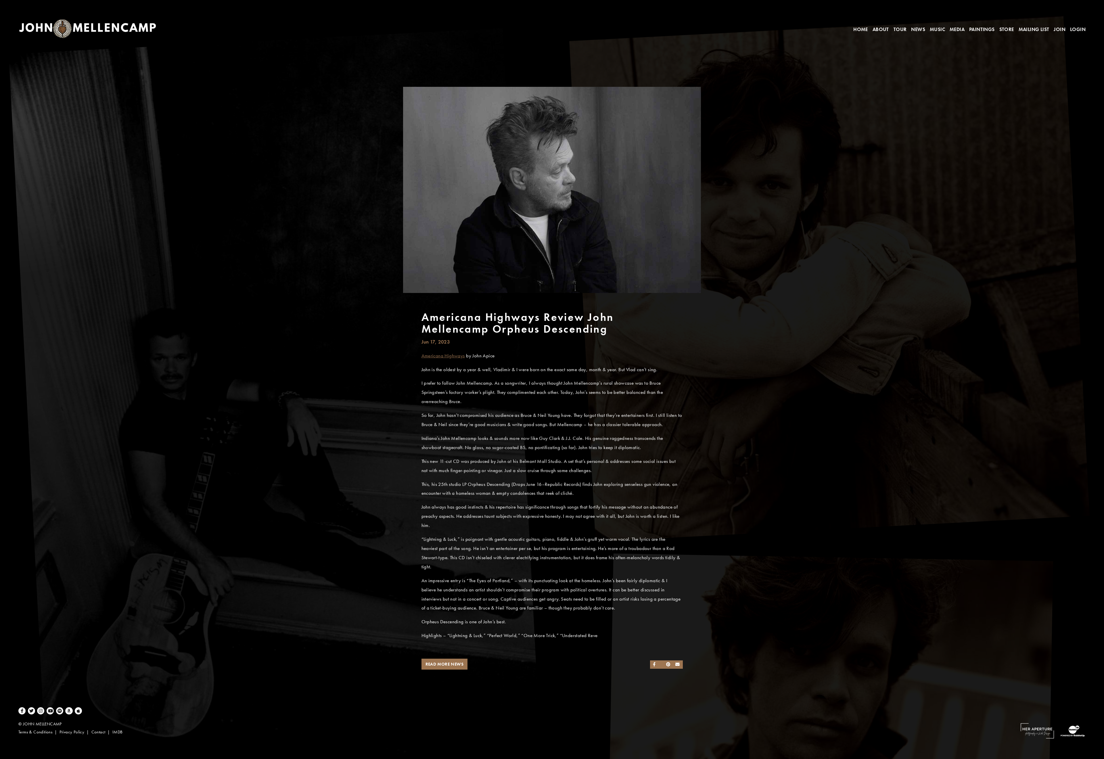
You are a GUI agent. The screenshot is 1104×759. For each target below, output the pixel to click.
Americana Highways (443, 356)
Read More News (444, 664)
